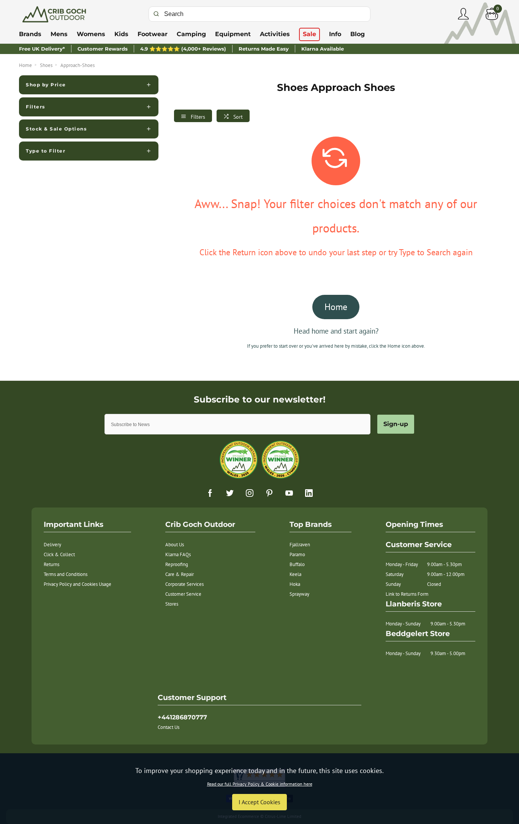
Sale (309, 34)
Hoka (295, 584)
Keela (295, 574)
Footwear (153, 34)
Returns (51, 564)
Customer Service (183, 594)
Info (335, 34)
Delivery (52, 544)
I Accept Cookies (259, 802)
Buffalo (297, 564)
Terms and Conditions (65, 574)
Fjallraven (300, 544)
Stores (171, 604)
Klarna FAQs (178, 554)
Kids (121, 34)
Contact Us (168, 727)
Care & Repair (179, 574)
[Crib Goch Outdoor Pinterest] (269, 493)
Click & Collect (59, 554)
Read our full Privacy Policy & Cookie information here (259, 784)
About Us (174, 544)
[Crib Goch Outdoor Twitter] (230, 493)
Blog (357, 34)
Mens (59, 34)
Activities (275, 34)
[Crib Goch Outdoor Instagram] (249, 493)
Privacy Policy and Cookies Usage (77, 584)
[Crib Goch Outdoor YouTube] (289, 493)
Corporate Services (184, 584)
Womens (91, 34)
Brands (30, 34)
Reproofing (176, 564)
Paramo (297, 554)
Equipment (233, 34)
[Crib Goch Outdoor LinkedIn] (309, 493)
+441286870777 (182, 717)
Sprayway (299, 594)
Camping (191, 34)
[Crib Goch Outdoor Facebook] (210, 493)
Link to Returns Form (407, 594)
